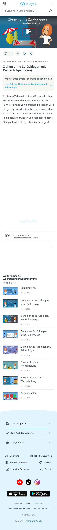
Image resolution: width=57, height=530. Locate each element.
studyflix (31, 4)
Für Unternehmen (19, 462)
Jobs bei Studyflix (43, 455)
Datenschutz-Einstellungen (19, 508)
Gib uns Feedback (41, 508)
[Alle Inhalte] (4, 4)
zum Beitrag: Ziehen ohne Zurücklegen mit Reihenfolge (26, 86)
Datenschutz (39, 503)
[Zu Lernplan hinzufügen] (17, 53)
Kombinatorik (41, 61)
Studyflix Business (19, 469)
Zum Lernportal (18, 423)
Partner (47, 462)
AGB (28, 503)
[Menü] (52, 4)
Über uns (14, 455)
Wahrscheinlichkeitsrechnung (17, 61)
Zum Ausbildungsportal (22, 433)
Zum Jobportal (18, 442)
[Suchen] (50, 10)
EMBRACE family (34, 521)
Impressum (17, 503)
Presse (48, 469)
